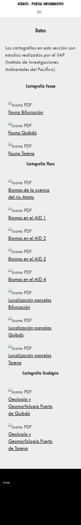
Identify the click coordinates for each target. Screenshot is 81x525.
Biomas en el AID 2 (27, 238)
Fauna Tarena (21, 153)
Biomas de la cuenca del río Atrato (28, 193)
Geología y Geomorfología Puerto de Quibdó (30, 406)
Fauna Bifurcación (25, 112)
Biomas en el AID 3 (27, 258)
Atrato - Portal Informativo (41, 3)
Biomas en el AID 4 (27, 279)
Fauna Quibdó (22, 132)
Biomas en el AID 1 (27, 217)
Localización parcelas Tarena (29, 358)
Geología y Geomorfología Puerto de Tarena (30, 441)
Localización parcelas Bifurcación (29, 303)
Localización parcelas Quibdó (29, 331)
